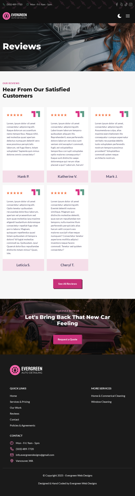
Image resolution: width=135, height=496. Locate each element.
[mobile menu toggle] (127, 16)
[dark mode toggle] (119, 16)
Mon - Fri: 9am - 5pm (41, 4)
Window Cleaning (101, 401)
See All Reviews (67, 283)
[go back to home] (26, 370)
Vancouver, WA (24, 460)
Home (13, 395)
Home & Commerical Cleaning (108, 395)
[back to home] (15, 16)
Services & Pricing (20, 401)
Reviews (14, 413)
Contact (14, 419)
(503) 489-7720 (14, 4)
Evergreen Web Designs (83, 483)
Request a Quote (67, 339)
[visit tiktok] (126, 4)
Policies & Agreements (22, 425)
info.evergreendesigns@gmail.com (35, 454)
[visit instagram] (130, 4)
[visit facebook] (117, 4)
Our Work (15, 407)
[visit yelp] (121, 4)
